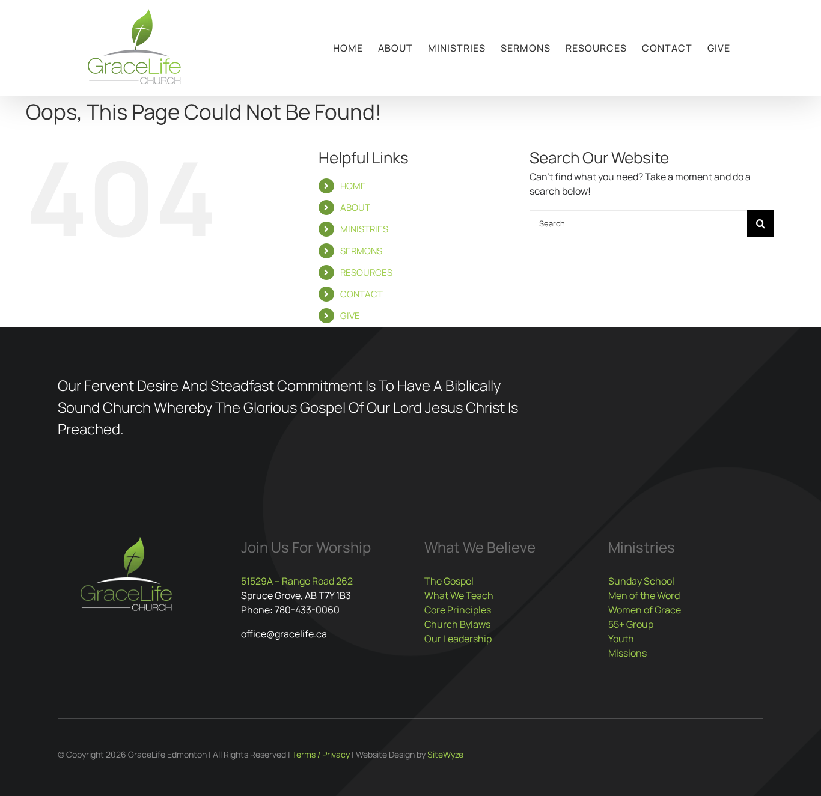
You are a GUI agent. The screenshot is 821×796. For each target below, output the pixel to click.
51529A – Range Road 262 (297, 581)
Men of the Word (644, 595)
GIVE (350, 315)
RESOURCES (366, 272)
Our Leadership (458, 638)
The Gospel (449, 581)
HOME (353, 186)
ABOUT (355, 207)
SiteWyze (445, 754)
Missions (627, 653)
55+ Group (630, 624)
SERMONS (361, 251)
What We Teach (458, 595)
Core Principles (457, 609)
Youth (621, 638)
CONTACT (361, 294)
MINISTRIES (364, 229)
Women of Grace (644, 609)
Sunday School (641, 581)
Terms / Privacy (321, 754)
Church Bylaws (457, 624)
